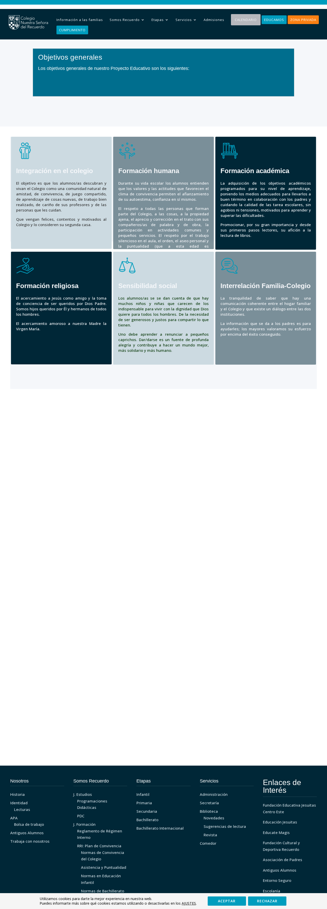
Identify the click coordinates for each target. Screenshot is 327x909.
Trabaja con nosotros (30, 841)
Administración (214, 794)
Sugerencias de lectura (225, 826)
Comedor (208, 843)
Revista (210, 834)
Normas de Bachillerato (102, 890)
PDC (80, 815)
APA (14, 817)
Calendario (246, 20)
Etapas (157, 20)
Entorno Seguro (277, 880)
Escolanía (271, 890)
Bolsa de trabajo (29, 824)
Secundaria (146, 811)
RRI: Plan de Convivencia (99, 845)
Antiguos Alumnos (27, 832)
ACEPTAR (227, 901)
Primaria (144, 802)
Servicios (184, 20)
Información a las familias (79, 20)
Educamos (274, 20)
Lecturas (22, 809)
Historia (17, 794)
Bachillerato (147, 819)
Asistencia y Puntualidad (103, 867)
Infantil (142, 794)
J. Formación (84, 824)
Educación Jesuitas (280, 822)
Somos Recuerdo (125, 20)
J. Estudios (82, 794)
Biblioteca (209, 811)
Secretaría (209, 802)
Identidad (19, 802)
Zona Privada (303, 20)
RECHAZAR (267, 901)
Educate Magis (276, 832)
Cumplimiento (72, 30)
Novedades (214, 817)
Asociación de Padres (282, 859)
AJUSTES (189, 903)
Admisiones (214, 20)
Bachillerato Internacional (160, 828)
